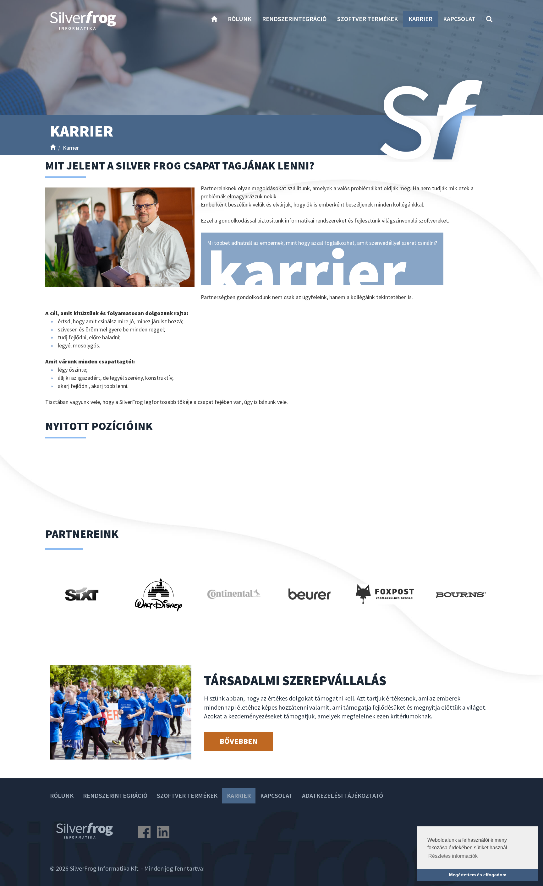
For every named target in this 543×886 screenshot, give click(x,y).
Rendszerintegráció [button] (294, 19)
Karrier (420, 19)
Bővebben (239, 741)
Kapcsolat (459, 19)
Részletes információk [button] (453, 856)
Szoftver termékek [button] (367, 19)
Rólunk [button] (239, 19)
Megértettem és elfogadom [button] (477, 874)
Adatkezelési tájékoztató (342, 795)
